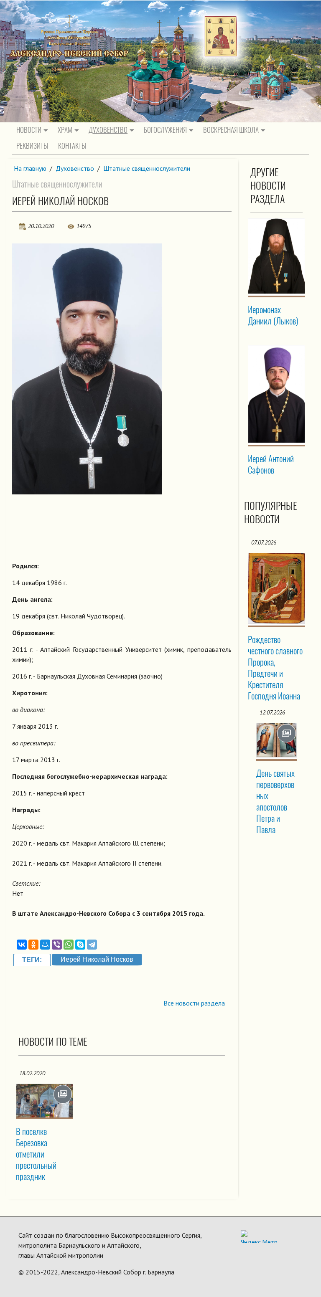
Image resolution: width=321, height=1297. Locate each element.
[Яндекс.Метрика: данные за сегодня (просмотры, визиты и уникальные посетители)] (259, 1236)
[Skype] (80, 945)
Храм (65, 130)
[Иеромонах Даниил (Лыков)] (276, 256)
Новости (28, 130)
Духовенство (108, 130)
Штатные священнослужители (146, 168)
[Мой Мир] (45, 945)
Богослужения (165, 130)
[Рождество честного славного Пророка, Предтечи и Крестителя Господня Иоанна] (276, 588)
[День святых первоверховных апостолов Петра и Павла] (276, 740)
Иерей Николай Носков (97, 959)
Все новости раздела (194, 1003)
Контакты (72, 146)
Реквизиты (32, 146)
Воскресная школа (231, 130)
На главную (30, 168)
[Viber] (57, 945)
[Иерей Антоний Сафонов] (276, 394)
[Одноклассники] (33, 945)
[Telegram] (92, 945)
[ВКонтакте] (22, 945)
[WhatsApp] (69, 945)
